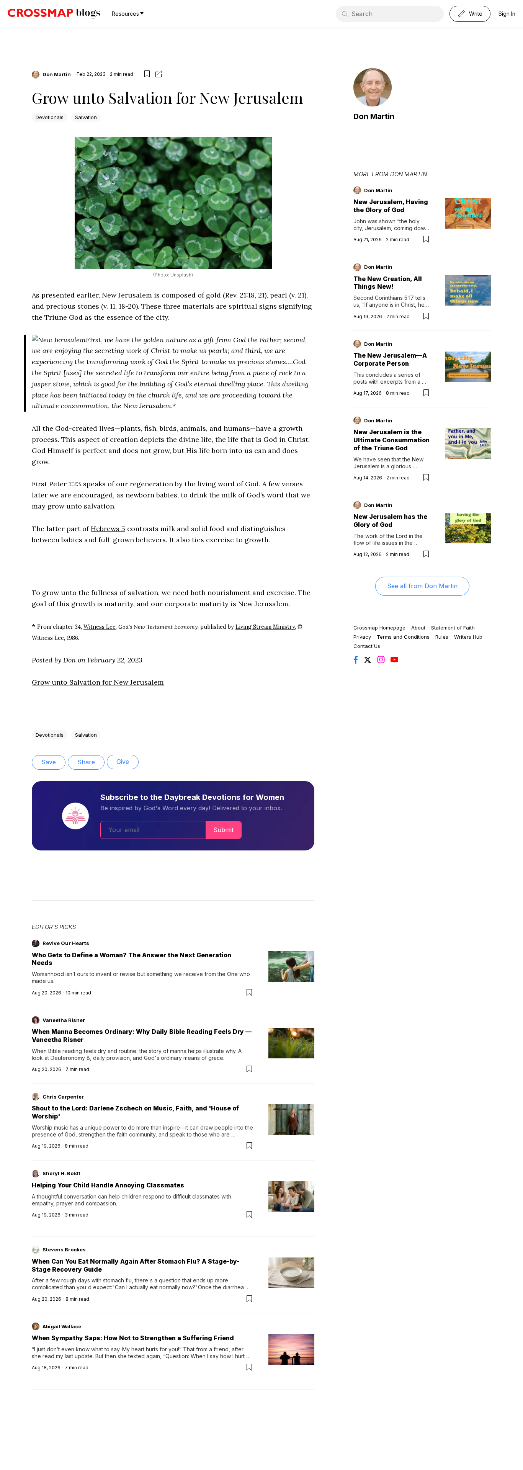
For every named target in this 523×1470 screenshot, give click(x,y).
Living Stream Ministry (265, 626)
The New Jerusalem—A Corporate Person (390, 359)
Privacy (362, 637)
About (418, 628)
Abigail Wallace (61, 1326)
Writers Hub (468, 637)
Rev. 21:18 (240, 295)
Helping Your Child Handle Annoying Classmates (108, 1185)
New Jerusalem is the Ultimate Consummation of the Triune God (391, 440)
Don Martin (56, 74)
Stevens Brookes (64, 1249)
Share (86, 762)
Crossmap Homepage (379, 628)
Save (48, 762)
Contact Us (366, 646)
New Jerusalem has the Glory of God (390, 520)
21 (261, 295)
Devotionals (50, 117)
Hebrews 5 (108, 528)
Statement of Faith (453, 628)
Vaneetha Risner (63, 1020)
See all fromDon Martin (422, 586)
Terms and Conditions (403, 637)
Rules (441, 637)
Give (122, 761)
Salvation (86, 117)
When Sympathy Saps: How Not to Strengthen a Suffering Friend (133, 1338)
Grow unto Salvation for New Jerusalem (98, 682)
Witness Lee (99, 626)
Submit (223, 830)
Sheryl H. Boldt (61, 1173)
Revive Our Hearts (65, 943)
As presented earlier (65, 295)
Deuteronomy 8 (70, 1058)
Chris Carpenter (63, 1097)
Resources (125, 13)
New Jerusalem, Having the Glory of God (390, 206)
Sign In (506, 13)
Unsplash (180, 275)
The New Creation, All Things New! (387, 283)
